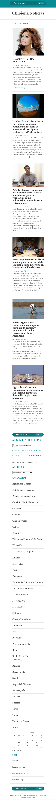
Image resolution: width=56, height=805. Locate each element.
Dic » (19, 750)
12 (23, 743)
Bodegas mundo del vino (24, 496)
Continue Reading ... (20, 88)
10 (14, 743)
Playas (15, 631)
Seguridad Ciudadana (22, 684)
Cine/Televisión (19, 520)
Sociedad (16, 696)
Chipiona (16, 514)
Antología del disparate (23, 490)
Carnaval (16, 508)
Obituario (16, 613)
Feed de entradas (18, 767)
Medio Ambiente (20, 594)
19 (23, 745)
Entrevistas (17, 564)
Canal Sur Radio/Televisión (25, 502)
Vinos (15, 727)
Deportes (16, 533)
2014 (19, 23)
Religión (16, 665)
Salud (15, 678)
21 (32, 745)
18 (19, 745)
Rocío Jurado (18, 672)
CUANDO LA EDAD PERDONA (24, 60)
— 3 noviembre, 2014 (20, 65)
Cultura (15, 527)
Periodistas (17, 625)
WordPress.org (17, 780)
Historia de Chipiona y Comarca (27, 582)
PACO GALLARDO (31, 462)
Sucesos (16, 702)
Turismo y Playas (20, 721)
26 (23, 748)
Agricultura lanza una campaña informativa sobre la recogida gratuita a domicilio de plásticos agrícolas (28, 392)
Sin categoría (18, 690)
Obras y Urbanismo (21, 619)
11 (19, 743)
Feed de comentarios (20, 773)
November (25, 23)
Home (14, 23)
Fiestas (15, 570)
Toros (15, 708)
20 (28, 745)
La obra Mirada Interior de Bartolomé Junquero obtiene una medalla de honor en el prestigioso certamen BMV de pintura (28, 126)
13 (28, 743)
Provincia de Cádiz (21, 644)
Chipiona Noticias (28, 13)
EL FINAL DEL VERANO (33, 456)
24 (14, 748)
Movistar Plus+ (19, 600)
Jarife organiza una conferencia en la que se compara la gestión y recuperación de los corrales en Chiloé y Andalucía (26, 329)
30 (41, 748)
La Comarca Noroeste (22, 588)
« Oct (14, 750)
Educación (17, 545)
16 (41, 743)
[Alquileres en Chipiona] (21, 445)
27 (28, 748)
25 (19, 748)
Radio (15, 650)
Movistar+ (17, 607)
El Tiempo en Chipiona (23, 551)
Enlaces (16, 557)
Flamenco (17, 576)
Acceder (15, 760)
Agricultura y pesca (21, 483)
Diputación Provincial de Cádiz (27, 539)
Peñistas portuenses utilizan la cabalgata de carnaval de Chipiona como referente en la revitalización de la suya (28, 263)
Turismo (16, 715)
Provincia (16, 637)
